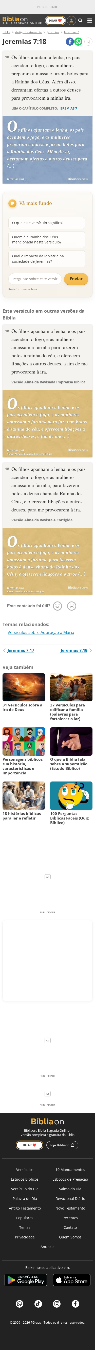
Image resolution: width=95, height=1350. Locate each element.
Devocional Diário (70, 1198)
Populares (24, 1217)
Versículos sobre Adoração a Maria (41, 632)
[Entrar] (71, 20)
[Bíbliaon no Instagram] (57, 1304)
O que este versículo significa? (37, 222)
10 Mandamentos (70, 1169)
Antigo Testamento (25, 1208)
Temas (24, 1227)
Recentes (70, 1217)
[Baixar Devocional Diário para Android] (26, 1281)
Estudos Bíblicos (25, 1179)
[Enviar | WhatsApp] (78, 42)
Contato (70, 1227)
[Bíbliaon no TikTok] (38, 1304)
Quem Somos (70, 1237)
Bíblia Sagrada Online (22, 23)
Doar (55, 20)
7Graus (36, 1322)
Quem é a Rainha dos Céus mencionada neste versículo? (36, 239)
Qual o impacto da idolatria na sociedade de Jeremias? (38, 258)
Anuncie (47, 1246)
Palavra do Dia (25, 1198)
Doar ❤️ (29, 1145)
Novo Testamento (70, 1208)
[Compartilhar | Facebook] (70, 42)
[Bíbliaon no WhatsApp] (19, 1304)
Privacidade (25, 1237)
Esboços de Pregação (70, 1179)
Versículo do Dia (25, 1188)
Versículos (24, 1169)
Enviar (76, 278)
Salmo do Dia (70, 1188)
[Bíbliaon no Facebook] (75, 1304)
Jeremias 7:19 (74, 650)
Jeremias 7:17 (21, 650)
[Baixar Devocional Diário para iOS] (71, 1281)
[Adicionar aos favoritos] (88, 42)
